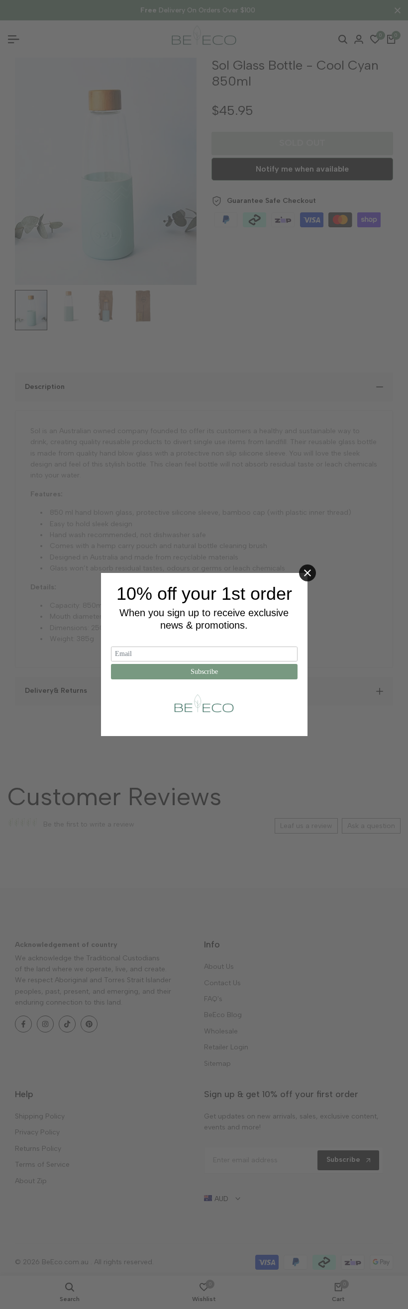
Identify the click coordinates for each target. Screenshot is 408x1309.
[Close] (307, 572)
